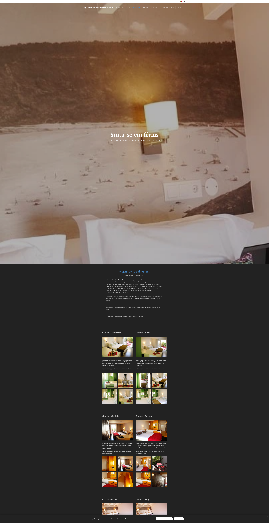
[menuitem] (117, 7)
